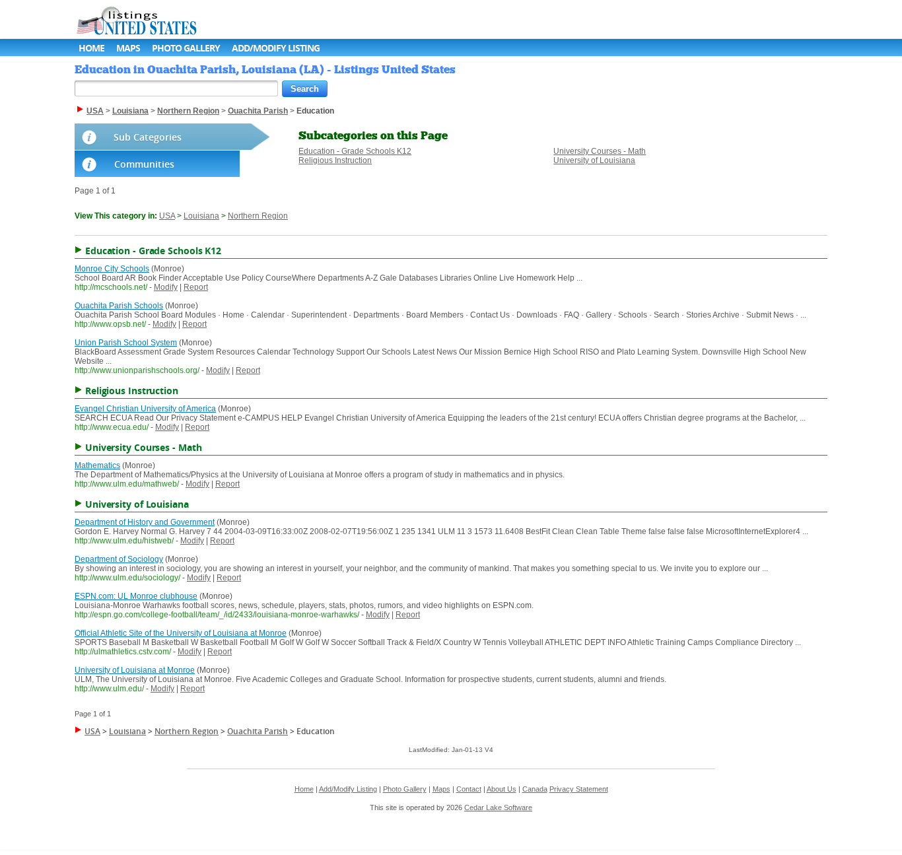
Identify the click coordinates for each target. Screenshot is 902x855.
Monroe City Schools (112, 268)
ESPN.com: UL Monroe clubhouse (136, 596)
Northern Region (258, 216)
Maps (128, 48)
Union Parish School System (126, 342)
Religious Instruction (335, 160)
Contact (468, 789)
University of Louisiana (594, 160)
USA (167, 216)
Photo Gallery (186, 48)
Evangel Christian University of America (145, 408)
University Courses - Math (599, 151)
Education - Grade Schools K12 (354, 151)
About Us (501, 789)
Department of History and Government (145, 522)
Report (196, 287)
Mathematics (97, 465)
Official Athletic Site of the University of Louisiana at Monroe (181, 633)
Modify (166, 287)
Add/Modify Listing (276, 48)
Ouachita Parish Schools (119, 305)
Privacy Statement (578, 789)
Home (91, 48)
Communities (144, 164)
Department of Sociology (119, 559)
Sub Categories (148, 137)
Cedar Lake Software (498, 807)
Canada (534, 789)
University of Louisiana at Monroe (135, 670)
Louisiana (201, 216)
